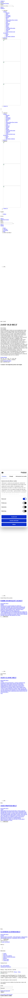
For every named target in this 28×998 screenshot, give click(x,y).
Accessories (5, 32)
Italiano (4, 214)
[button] (5, 10)
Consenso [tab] (4, 476)
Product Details (4, 357)
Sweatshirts (8, 16)
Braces (7, 34)
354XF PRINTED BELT (9, 806)
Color (2, 359)
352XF (2, 681)
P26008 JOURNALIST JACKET (11, 601)
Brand (2, 360)
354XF (2, 809)
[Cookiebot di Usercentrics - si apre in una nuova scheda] (21, 473)
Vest (6, 18)
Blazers (7, 17)
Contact (4, 953)
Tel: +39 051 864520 (5, 965)
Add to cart (5, 616)
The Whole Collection (10, 36)
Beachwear (8, 15)
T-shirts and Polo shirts (10, 28)
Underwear (8, 21)
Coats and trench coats (10, 31)
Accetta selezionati (14, 520)
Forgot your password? (5, 990)
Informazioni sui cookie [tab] (21, 476)
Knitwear (8, 23)
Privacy (15, 971)
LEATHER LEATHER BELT (10, 932)
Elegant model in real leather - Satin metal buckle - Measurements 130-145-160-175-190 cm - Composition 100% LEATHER (14, 937)
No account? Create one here (6, 994)
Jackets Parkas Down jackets (12, 20)
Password (2, 988)
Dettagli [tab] (11, 476)
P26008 (2, 604)
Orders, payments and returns (9, 956)
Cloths (7, 30)
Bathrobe (8, 12)
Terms (19, 971)
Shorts (7, 25)
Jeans (7, 22)
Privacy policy (6, 959)
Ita (1, 2)
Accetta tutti (14, 516)
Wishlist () (3, 1)
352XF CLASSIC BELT (8, 677)
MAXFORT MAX (7, 360)
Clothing (5, 11)
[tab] (14, 357)
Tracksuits (8, 29)
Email (2, 985)
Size (1, 358)
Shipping (5, 958)
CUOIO (2, 935)
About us (5, 954)
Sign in (2, 218)
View (2, 693)
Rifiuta (14, 524)
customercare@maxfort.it (6, 966)
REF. (2, 321)
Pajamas (7, 27)
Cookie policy (6, 960)
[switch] (25, 503)
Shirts (7, 14)
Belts (7, 35)
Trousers (7, 24)
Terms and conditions (7, 955)
